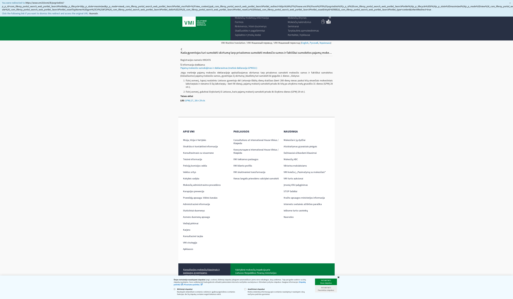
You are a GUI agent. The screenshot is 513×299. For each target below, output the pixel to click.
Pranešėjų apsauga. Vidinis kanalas (200, 198)
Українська (325, 43)
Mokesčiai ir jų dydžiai (294, 140)
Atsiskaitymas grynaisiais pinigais (300, 146)
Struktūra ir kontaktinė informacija (200, 146)
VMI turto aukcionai (293, 178)
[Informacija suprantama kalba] (328, 23)
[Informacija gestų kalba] (323, 23)
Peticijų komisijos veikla (195, 165)
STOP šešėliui (290, 191)
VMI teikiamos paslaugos (245, 159)
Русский (314, 43)
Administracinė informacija (196, 204)
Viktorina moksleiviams (295, 165)
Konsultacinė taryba (193, 236)
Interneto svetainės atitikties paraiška (303, 204)
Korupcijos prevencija (193, 191)
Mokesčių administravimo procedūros (202, 185)
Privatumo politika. (192, 284)
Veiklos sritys (189, 172)
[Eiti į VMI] (194, 20)
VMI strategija (190, 242)
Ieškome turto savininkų (296, 210)
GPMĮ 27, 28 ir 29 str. (195, 100)
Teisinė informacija (192, 159)
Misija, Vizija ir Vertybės (194, 140)
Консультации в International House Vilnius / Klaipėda (256, 151)
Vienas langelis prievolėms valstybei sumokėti (256, 178)
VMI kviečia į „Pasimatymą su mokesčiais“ (305, 172)
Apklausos (188, 249)
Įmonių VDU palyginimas (296, 185)
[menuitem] (252, 18)
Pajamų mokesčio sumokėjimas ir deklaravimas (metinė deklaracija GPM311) (218, 68)
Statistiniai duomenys (194, 210)
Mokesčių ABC (291, 159)
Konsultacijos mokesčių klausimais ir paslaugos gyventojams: (201, 271)
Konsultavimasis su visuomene (198, 153)
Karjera (186, 230)
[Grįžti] (181, 49)
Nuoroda (93, 13)
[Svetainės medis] (330, 17)
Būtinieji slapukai (185, 289)
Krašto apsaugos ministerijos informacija (304, 198)
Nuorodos (289, 217)
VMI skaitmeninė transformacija (249, 172)
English (304, 43)
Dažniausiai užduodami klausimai (300, 153)
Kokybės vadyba (191, 178)
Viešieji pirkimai (190, 223)
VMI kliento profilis (242, 165)
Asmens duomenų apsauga (196, 217)
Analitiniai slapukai (256, 289)
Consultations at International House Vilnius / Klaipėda (256, 141)
